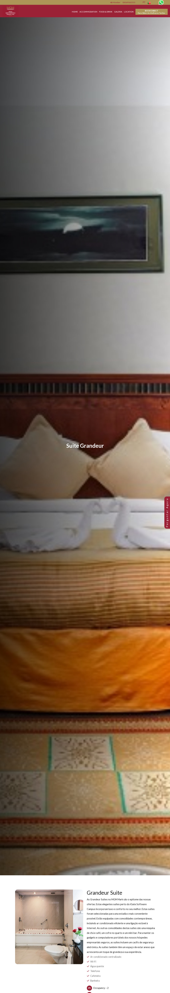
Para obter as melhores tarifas (151, 11)
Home (75, 11)
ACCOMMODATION (88, 11)
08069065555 (129, 2)
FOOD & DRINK (105, 11)
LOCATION (129, 11)
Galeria (118, 11)
